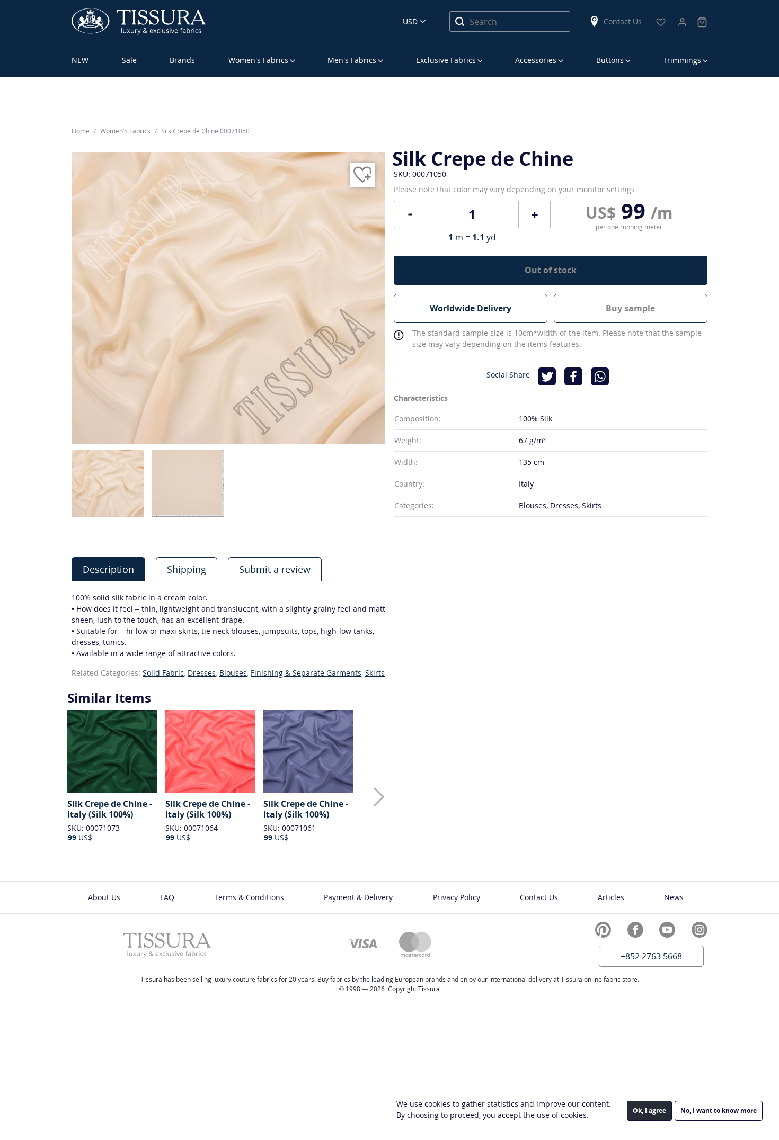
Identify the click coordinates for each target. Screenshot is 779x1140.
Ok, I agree (649, 1110)
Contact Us (623, 21)
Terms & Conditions (249, 897)
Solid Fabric (163, 673)
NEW (80, 60)
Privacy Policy (456, 897)
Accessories (535, 60)
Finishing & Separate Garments (306, 673)
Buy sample (630, 308)
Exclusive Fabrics (446, 60)
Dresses (202, 673)
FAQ (167, 897)
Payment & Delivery (358, 897)
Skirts (375, 673)
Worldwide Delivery (470, 308)
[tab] (108, 569)
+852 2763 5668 (651, 956)
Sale (129, 60)
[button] (379, 797)
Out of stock (551, 270)
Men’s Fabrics (351, 60)
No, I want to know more (718, 1110)
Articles (611, 897)
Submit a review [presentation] (275, 569)
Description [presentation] (108, 569)
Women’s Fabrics (258, 60)
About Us (104, 897)
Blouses (233, 673)
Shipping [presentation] (186, 569)
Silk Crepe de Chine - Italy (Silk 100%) (109, 809)
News (674, 897)
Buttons (610, 60)
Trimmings (682, 60)
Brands (182, 60)
